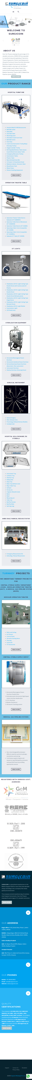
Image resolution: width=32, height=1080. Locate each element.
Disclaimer (24, 1067)
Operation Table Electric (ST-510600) (17, 226)
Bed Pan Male (10, 504)
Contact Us (15, 1067)
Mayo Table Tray (11, 486)
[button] (3, 41)
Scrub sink (9, 642)
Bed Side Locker (11, 129)
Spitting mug (10, 506)
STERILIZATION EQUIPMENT (16, 323)
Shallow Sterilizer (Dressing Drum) (16, 370)
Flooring (9, 640)
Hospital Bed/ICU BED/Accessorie (16, 127)
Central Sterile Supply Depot (16, 657)
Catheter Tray (10, 475)
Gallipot (9, 488)
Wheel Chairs (10, 168)
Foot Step (9, 141)
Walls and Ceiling (11, 632)
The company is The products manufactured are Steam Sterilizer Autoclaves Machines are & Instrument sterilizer (16, 1017)
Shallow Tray (10, 477)
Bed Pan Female (11, 502)
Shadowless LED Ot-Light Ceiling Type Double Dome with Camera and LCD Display (17, 286)
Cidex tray (9, 500)
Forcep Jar (10, 490)
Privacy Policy (16, 1069)
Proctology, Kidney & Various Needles (17, 422)
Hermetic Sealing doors (13, 638)
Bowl (8, 496)
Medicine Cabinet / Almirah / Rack (16, 164)
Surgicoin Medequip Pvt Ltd (18, 1076)
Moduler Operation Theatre (16, 597)
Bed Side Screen (11, 139)
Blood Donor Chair (12, 166)
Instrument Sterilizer (13, 368)
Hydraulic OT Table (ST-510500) (15, 236)
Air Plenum (10, 634)
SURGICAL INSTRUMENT (16, 382)
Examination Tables (12, 156)
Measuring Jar (11, 498)
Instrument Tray (11, 473)
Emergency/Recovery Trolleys (15, 154)
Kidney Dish (10, 479)
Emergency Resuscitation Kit (15, 554)
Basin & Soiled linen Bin (13, 160)
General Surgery (11, 418)
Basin (8, 494)
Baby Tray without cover (13, 484)
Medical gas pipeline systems (15, 717)
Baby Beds (9, 131)
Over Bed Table (11, 133)
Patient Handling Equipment (15, 170)
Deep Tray (9, 482)
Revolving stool (11, 135)
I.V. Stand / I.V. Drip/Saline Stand (15, 162)
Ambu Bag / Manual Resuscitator (16, 556)
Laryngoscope (11, 424)
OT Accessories (11, 644)
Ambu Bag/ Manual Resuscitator (16, 518)
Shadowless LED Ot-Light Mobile (16, 306)
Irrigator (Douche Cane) (13, 492)
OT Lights (16, 248)
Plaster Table (10, 158)
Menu (13, 12)
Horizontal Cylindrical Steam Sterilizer (17, 362)
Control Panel (11, 636)
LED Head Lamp (11, 310)
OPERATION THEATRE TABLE (16, 182)
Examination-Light (12, 308)
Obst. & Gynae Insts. (12, 420)
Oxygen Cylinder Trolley (13, 148)
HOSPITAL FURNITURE (16, 92)
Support (7, 1067)
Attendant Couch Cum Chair (14, 137)
